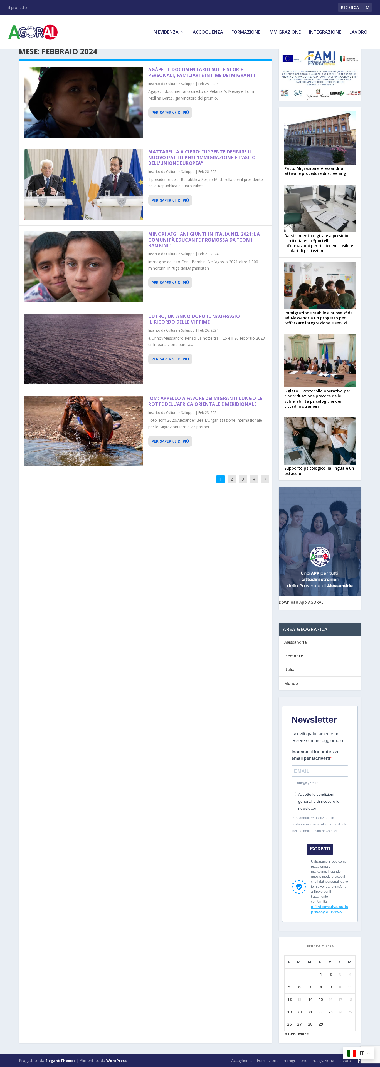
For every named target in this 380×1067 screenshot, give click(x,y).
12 (289, 999)
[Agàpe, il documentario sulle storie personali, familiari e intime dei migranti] (83, 102)
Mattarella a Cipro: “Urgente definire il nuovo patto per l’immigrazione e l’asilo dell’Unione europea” (202, 157)
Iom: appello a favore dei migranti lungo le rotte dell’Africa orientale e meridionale (205, 401)
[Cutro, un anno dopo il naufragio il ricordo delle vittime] (83, 349)
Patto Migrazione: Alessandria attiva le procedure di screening (315, 171)
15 (321, 999)
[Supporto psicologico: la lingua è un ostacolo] (319, 441)
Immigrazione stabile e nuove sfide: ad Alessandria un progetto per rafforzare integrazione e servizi (319, 317)
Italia (289, 669)
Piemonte (293, 655)
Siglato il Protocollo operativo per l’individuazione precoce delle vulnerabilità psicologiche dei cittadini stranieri (317, 398)
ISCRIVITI (320, 849)
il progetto (17, 7)
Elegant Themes (60, 1060)
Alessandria (295, 642)
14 (310, 999)
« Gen (290, 1033)
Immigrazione (284, 32)
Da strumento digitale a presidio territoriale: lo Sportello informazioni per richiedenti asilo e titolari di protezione (318, 243)
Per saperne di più (170, 112)
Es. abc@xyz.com (305, 783)
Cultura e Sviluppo (180, 83)
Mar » (304, 1033)
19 (289, 1011)
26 (289, 1024)
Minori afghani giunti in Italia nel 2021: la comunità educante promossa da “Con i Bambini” (204, 240)
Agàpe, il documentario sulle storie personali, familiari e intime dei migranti (201, 72)
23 (330, 1011)
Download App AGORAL (301, 602)
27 (299, 1024)
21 (310, 1011)
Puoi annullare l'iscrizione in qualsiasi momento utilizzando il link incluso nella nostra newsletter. (319, 824)
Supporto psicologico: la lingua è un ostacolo (319, 471)
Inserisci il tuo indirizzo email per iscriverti (316, 755)
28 (310, 1024)
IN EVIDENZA (165, 32)
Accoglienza (208, 32)
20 (299, 1011)
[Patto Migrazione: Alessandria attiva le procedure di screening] (319, 138)
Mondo (291, 683)
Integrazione (325, 32)
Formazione (245, 32)
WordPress (116, 1060)
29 (321, 1024)
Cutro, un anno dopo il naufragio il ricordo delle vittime (194, 319)
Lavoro (358, 32)
